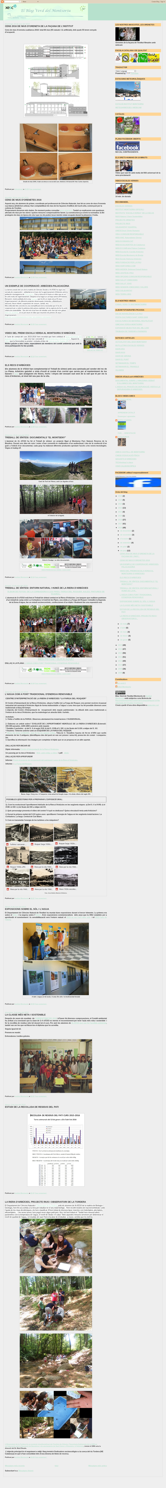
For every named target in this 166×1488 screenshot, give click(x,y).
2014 (120, 649)
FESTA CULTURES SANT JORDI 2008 (131, 317)
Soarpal (34, 299)
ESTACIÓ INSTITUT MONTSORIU (129, 104)
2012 (120, 657)
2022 (120, 508)
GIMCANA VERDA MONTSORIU (128, 324)
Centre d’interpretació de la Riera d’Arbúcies (40, 749)
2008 (120, 673)
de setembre (125, 543)
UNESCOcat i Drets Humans (127, 231)
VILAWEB (119, 370)
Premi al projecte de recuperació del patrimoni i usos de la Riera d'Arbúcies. (45, 760)
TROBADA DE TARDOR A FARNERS (131, 331)
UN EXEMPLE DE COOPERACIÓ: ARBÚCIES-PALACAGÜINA (37, 286)
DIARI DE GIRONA (123, 356)
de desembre (126, 531)
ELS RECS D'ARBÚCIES (17, 365)
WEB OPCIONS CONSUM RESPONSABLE (133, 277)
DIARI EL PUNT (122, 359)
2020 (120, 516)
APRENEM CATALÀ (126, 413)
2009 (120, 669)
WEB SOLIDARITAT (123, 291)
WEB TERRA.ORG (123, 294)
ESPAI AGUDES (124, 420)
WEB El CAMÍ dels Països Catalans (130, 248)
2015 (120, 645)
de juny (123, 551)
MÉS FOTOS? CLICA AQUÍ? (56, 659)
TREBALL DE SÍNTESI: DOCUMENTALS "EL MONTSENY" (35, 437)
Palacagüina (29, 294)
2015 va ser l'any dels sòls (78, 917)
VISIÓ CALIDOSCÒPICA (125, 466)
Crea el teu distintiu (131, 476)
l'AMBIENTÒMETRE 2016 (46, 1018)
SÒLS (15, 915)
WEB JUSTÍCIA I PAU (124, 273)
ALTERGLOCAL (125, 400)
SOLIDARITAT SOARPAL (126, 227)
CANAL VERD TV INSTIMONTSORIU (131, 304)
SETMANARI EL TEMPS (125, 363)
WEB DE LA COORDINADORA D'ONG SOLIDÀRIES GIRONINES (28, 317)
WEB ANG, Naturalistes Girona (128, 238)
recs (16, 374)
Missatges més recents (15, 1466)
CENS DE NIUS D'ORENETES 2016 (23, 200)
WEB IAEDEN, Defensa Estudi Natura (131, 269)
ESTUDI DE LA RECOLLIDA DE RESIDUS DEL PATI (32, 1107)
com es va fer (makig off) (58, 341)
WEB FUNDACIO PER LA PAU (128, 262)
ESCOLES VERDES (123, 206)
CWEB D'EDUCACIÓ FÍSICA (127, 455)
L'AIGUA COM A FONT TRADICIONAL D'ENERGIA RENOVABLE (52, 663)
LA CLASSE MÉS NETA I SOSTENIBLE (25, 1014)
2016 (120, 528)
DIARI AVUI (120, 352)
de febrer (124, 636)
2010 (120, 665)
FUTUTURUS (123, 437)
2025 (120, 500)
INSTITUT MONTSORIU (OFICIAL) (129, 209)
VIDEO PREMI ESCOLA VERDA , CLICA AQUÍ (55, 570)
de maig (123, 624)
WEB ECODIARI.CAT (124, 241)
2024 (120, 504)
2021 (120, 512)
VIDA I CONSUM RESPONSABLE (129, 234)
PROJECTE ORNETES (125, 220)
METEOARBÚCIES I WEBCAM (128, 108)
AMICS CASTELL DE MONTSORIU (130, 452)
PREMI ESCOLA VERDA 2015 (57, 339)
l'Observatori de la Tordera (46, 1205)
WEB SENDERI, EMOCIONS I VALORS (131, 287)
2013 (120, 653)
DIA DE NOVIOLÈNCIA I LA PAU (129, 314)
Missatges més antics (97, 1466)
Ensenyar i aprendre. (127, 416)
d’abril (123, 628)
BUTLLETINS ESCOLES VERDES (129, 345)
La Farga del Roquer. (23, 764)
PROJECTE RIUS (122, 224)
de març (124, 632)
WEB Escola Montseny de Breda (129, 255)
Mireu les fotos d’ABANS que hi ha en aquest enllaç (31, 733)
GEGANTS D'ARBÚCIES (125, 459)
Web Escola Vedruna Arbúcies (128, 259)
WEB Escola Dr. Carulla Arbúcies (129, 252)
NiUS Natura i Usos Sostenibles (129, 216)
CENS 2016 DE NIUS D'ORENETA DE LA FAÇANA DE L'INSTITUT (39, 26)
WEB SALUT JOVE (123, 284)
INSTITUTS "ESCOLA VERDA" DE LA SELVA (134, 213)
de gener (124, 640)
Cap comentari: (35, 189)
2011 (120, 661)
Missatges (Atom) (25, 1471)
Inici (56, 1466)
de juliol (123, 547)
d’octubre (124, 539)
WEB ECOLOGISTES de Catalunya (130, 245)
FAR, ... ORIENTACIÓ (127, 433)
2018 (120, 520)
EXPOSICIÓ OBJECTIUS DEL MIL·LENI (132, 328)
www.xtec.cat (153, 705)
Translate (134, 73)
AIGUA (38, 915)
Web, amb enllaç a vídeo (46, 753)
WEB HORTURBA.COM (125, 266)
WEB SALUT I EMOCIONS (126, 280)
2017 (120, 524)
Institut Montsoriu (120, 476)
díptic (66, 753)
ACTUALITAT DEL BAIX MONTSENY (131, 342)
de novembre (126, 535)
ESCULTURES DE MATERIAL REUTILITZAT (134, 321)
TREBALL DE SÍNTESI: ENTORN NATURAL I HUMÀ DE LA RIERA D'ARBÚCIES (46, 588)
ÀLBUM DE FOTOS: (17, 592)
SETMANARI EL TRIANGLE (127, 367)
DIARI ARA (120, 349)
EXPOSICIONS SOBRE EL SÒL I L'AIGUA (27, 909)
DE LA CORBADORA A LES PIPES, (43, 592)
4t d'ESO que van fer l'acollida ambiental (88, 1023)
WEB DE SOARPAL (12, 313)
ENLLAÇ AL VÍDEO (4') (95, 350)
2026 (120, 496)
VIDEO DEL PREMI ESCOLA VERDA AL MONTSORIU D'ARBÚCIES (40, 333)
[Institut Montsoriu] (139, 486)
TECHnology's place (124, 462)
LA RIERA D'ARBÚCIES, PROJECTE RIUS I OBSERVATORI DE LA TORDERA (45, 1202)
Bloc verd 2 (121, 683)
